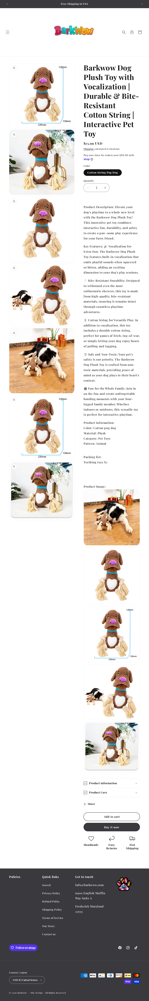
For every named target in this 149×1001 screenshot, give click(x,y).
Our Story (48, 926)
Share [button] (91, 804)
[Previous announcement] (7, 4)
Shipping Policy (52, 909)
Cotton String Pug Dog (102, 172)
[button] (8, 32)
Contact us (49, 934)
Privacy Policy (51, 893)
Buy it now (111, 827)
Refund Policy (51, 901)
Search (46, 885)
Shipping (89, 148)
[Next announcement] (142, 4)
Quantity (89, 180)
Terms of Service (52, 918)
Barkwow (22, 992)
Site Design (37, 992)
